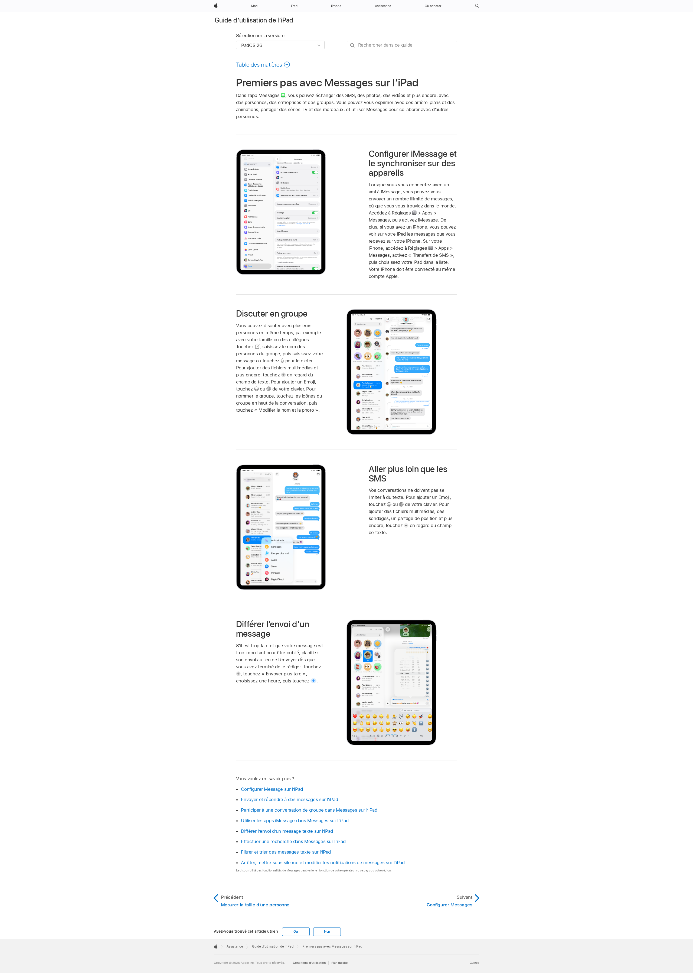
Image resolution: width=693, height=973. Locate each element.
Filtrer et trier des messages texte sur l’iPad (286, 852)
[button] (477, 6)
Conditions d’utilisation (309, 963)
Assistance (235, 946)
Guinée (474, 963)
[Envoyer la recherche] (352, 45)
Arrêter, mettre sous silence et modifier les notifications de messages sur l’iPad (322, 862)
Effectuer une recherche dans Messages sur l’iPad (293, 841)
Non (327, 931)
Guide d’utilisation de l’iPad (254, 20)
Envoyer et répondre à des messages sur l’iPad (289, 799)
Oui (295, 931)
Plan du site (339, 963)
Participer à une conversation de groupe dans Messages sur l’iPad (309, 810)
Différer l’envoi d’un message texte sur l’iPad (287, 831)
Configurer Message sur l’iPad (272, 789)
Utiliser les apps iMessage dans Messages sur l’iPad (294, 820)
